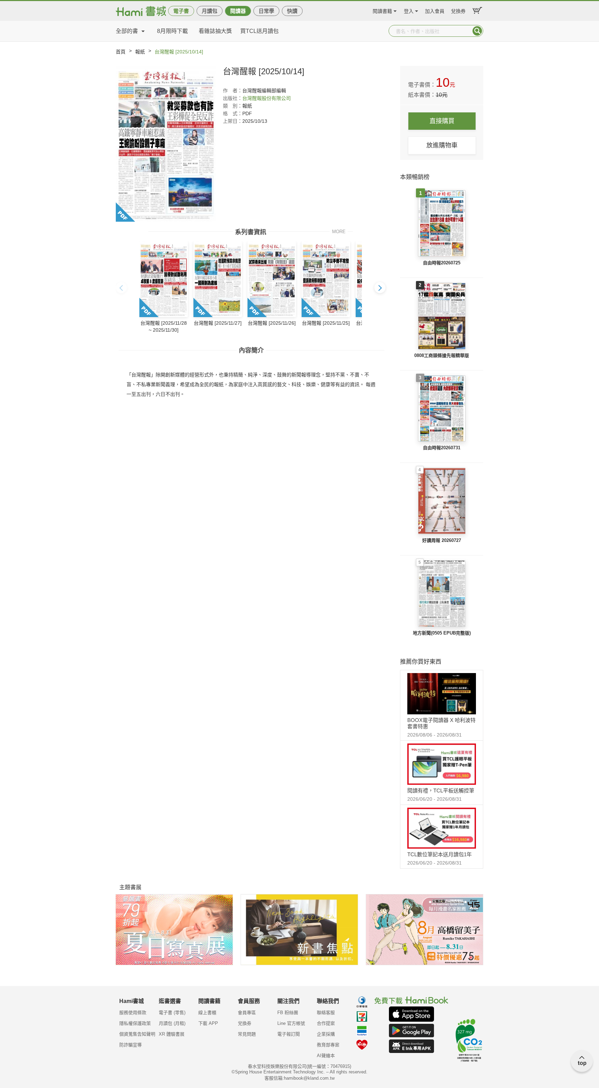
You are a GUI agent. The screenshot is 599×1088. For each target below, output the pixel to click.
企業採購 (326, 1034)
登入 (409, 10)
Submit (477, 30)
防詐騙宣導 (130, 1044)
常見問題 (247, 1034)
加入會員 (434, 10)
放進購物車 (442, 145)
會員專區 (247, 1012)
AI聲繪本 (326, 1055)
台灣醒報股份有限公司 (266, 98)
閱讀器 (238, 11)
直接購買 (441, 121)
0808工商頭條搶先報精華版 (441, 355)
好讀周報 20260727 (441, 540)
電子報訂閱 (288, 1034)
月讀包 (209, 11)
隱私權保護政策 (135, 1023)
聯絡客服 (326, 1012)
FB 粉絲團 (287, 1012)
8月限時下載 (172, 31)
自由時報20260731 (441, 447)
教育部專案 (328, 1044)
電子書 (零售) (172, 1012)
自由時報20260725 (441, 262)
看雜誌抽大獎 (215, 31)
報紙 (140, 51)
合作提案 (326, 1023)
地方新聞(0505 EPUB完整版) (442, 633)
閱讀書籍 (382, 10)
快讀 (292, 11)
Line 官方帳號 (291, 1023)
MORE (339, 231)
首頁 (120, 51)
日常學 (266, 11)
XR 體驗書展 (171, 1034)
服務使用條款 (132, 1012)
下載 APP (208, 1023)
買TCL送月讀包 (259, 31)
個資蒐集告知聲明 (137, 1034)
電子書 (181, 11)
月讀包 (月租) (172, 1023)
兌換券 (458, 10)
